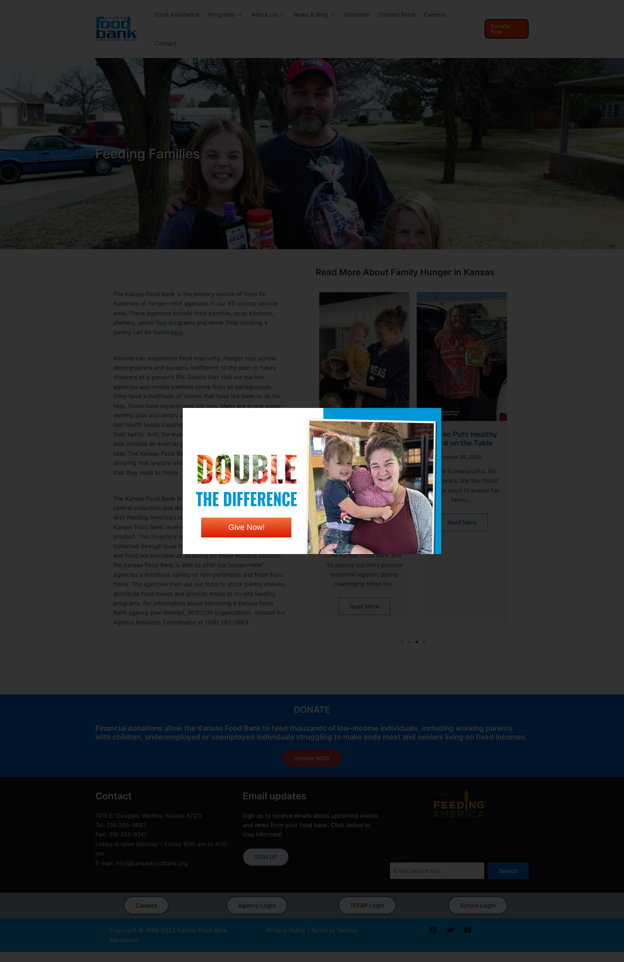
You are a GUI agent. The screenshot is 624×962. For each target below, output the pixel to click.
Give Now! (246, 527)
